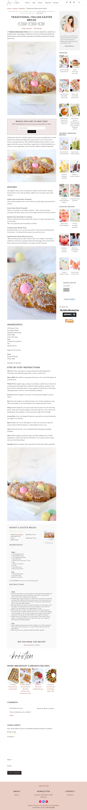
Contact (70, 795)
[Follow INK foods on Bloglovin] (69, 299)
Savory (27, 2)
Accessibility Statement (49, 805)
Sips (34, 2)
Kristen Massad (19, 534)
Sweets (40, 2)
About (16, 795)
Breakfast (22, 8)
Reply (12, 715)
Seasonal (48, 2)
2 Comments (39, 13)
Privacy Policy (33, 805)
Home (9, 8)
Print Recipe (38, 28)
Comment (11, 736)
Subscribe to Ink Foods (69, 282)
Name (9, 759)
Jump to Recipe (27, 28)
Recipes (55, 2)
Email (9, 766)
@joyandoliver (29, 645)
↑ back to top (43, 786)
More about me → (69, 46)
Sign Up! (37, 795)
